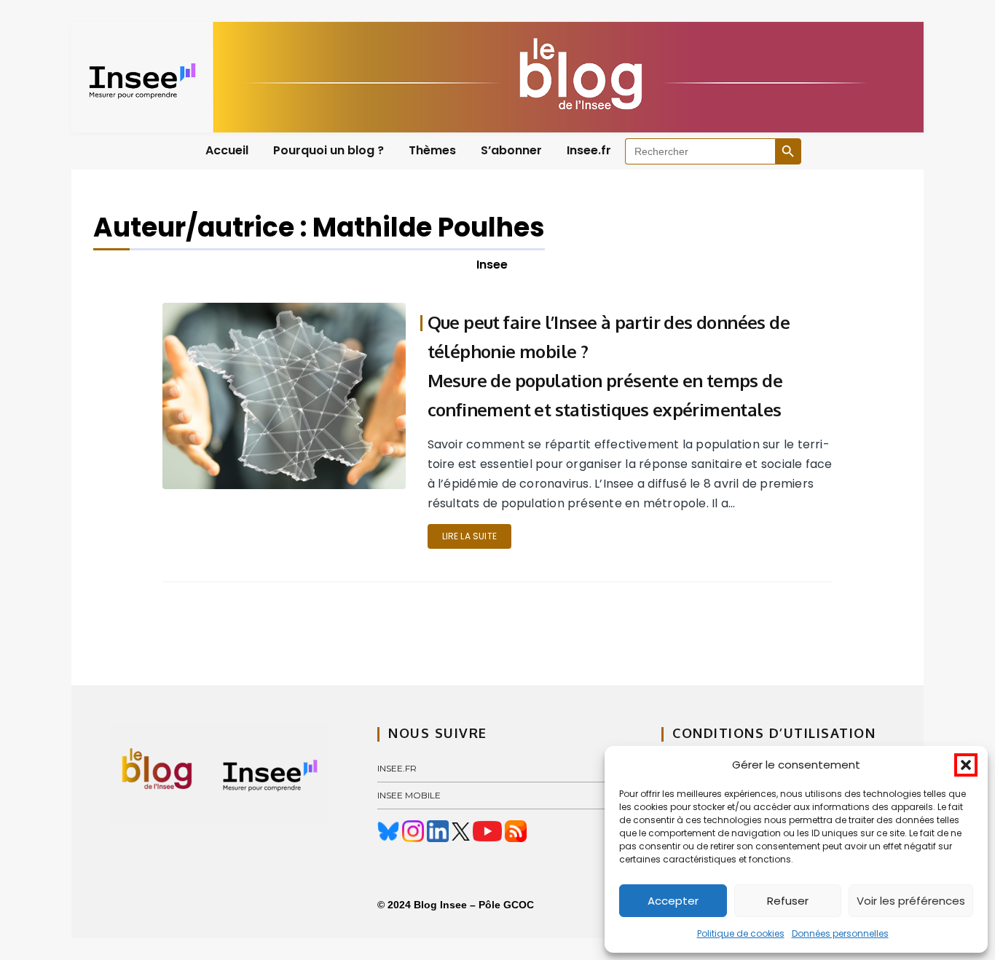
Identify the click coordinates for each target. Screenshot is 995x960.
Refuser (788, 900)
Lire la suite (469, 536)
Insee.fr (589, 150)
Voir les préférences (911, 900)
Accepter (673, 900)
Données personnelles (840, 933)
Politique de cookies (740, 933)
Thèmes (432, 150)
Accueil (226, 150)
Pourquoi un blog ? (328, 150)
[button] (966, 765)
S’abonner (511, 150)
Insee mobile (409, 795)
